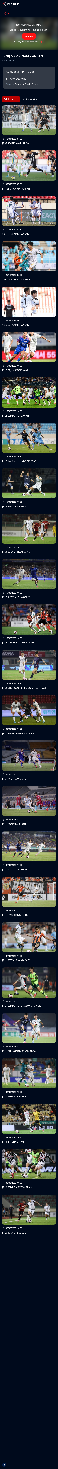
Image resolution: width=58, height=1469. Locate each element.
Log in (41, 41)
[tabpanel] (29, 670)
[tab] (11, 99)
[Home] (10, 4)
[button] (46, 4)
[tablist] (20, 99)
